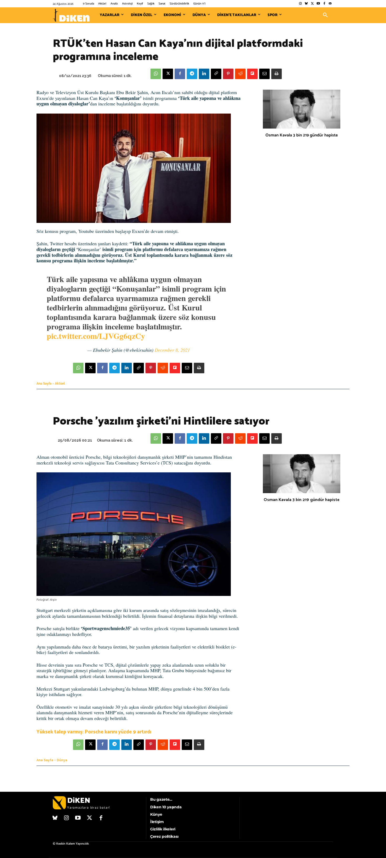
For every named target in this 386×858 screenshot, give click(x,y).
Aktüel (60, 383)
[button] (325, 15)
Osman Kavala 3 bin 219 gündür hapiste (301, 135)
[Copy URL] (216, 74)
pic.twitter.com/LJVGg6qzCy (96, 335)
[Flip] (252, 74)
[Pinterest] (228, 74)
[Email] (264, 74)
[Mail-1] (330, 4)
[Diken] (71, 15)
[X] (168, 74)
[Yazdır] (276, 74)
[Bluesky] (306, 4)
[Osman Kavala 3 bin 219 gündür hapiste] (301, 109)
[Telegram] (192, 74)
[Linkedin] (204, 74)
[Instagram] (300, 4)
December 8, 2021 (172, 350)
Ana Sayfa (43, 383)
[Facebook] (324, 4)
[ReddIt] (240, 74)
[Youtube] (318, 4)
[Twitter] (312, 4)
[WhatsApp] (155, 74)
